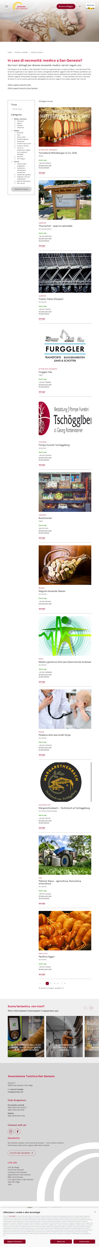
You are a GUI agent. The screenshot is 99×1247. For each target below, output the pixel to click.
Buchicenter (45, 518)
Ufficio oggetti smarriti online (19, 85)
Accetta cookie (84, 1241)
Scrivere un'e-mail (45, 165)
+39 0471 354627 (45, 894)
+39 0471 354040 (45, 455)
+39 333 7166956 (45, 382)
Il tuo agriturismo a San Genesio (20, 1179)
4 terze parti (12, 1216)
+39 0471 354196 (16, 1089)
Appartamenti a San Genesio (19, 1175)
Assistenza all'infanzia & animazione (21, 170)
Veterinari (20, 128)
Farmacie (20, 121)
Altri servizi (21, 183)
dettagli (42, 173)
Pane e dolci (21, 137)
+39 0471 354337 (45, 309)
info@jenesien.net (15, 1092)
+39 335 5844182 (45, 601)
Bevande (20, 133)
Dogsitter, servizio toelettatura (23, 178)
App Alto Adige (14, 1182)
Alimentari (20, 141)
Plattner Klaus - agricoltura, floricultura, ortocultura (60, 882)
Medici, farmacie (20, 119)
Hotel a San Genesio (16, 1170)
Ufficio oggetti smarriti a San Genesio (23, 88)
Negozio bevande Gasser (52, 591)
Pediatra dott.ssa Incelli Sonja (54, 735)
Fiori (18, 135)
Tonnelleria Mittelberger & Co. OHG (58, 153)
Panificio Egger (47, 956)
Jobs (10, 1184)
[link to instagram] (11, 1131)
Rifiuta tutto (61, 1241)
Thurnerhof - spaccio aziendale (55, 226)
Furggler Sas (45, 372)
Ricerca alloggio (66, 6)
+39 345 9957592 (45, 236)
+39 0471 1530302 (45, 745)
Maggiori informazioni (15, 1241)
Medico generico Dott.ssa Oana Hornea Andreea (65, 662)
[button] (95, 1212)
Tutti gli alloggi (13, 1167)
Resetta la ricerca (21, 189)
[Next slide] (91, 1008)
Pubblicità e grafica (24, 175)
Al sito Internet (44, 168)
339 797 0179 (43, 528)
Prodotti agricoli (22, 139)
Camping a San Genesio (17, 1172)
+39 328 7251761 (44, 818)
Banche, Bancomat (23, 181)
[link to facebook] (17, 1131)
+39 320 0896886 (45, 672)
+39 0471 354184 (45, 967)
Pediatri (20, 125)
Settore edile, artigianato (21, 165)
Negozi (16, 131)
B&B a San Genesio (15, 1177)
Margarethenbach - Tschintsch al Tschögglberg (64, 808)
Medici (19, 123)
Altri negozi (21, 159)
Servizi (16, 162)
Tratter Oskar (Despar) (51, 299)
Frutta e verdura (23, 146)
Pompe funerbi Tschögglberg (54, 445)
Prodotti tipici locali (24, 144)
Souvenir (20, 157)
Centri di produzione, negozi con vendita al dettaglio (23, 151)
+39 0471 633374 (45, 163)
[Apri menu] (6, 6)
